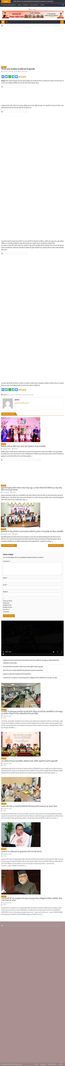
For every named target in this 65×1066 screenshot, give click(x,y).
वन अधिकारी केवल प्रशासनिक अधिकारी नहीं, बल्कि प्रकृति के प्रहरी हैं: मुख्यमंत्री (23, 667)
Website (5, 592)
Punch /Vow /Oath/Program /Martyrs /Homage (20, 394)
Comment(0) (23, 71)
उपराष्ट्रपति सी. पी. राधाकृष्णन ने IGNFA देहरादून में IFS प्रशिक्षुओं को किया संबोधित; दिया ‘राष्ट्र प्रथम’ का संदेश (30, 678)
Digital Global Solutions (16, 1064)
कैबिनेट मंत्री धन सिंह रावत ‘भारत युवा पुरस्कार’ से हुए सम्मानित (23, 446)
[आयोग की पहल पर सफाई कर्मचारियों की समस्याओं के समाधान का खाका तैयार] (32, 789)
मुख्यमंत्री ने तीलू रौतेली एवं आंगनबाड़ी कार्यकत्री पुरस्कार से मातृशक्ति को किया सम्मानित (32, 532)
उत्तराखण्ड (4, 67)
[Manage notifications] (61, 1062)
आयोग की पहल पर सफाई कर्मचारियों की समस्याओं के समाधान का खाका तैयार (23, 670)
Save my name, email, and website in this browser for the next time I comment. (7, 606)
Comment (6, 561)
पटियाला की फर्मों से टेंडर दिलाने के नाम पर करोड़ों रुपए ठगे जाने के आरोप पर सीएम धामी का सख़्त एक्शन (56, 545)
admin (15, 71)
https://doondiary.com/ (22, 403)
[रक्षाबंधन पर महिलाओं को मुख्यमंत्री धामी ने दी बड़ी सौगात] (32, 834)
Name (5, 578)
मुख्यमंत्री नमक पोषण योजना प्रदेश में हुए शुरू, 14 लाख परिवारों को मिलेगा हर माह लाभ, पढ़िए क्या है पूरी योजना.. (31, 489)
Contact (42, 5)
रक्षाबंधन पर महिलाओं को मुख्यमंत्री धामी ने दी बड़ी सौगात (17, 674)
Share (22, 76)
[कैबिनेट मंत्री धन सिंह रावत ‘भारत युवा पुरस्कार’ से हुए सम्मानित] (32, 429)
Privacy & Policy (34, 5)
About (19, 5)
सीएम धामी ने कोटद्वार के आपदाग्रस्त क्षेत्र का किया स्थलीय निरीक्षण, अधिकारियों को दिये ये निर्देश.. (10, 545)
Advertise (25, 5)
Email (5, 585)
